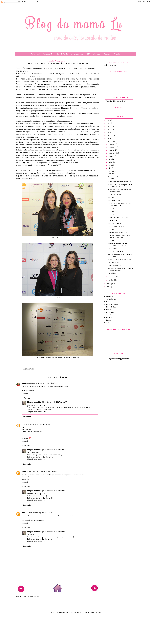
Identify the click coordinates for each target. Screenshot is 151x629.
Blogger (98, 612)
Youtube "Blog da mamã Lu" (116, 101)
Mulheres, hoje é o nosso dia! (118, 232)
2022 (109, 126)
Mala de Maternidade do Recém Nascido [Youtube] (119, 236)
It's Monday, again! (114, 194)
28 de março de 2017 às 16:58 (38, 424)
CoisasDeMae (111, 299)
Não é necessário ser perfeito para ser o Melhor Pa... (120, 204)
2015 (109, 287)
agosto (111, 156)
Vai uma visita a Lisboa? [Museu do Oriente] (120, 255)
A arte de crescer (77, 54)
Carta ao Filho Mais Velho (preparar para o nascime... (120, 269)
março (111, 171)
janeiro (111, 280)
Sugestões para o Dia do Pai (118, 217)
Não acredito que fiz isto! (117, 226)
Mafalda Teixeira (28, 472)
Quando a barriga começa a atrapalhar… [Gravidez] (117, 244)
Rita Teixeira (27, 513)
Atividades (97, 54)
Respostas (27, 398)
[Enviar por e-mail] (24, 369)
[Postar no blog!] (26, 369)
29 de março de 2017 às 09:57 (55, 402)
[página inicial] (58, 593)
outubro (111, 150)
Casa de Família (62, 54)
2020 (109, 132)
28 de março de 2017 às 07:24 (46, 383)
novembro (112, 147)
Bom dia (111, 211)
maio (110, 165)
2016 (109, 284)
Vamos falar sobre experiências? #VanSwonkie (119, 190)
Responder (25, 394)
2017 (109, 141)
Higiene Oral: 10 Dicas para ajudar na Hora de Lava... (120, 186)
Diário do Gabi (111, 307)
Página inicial (35, 54)
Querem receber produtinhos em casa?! (119, 178)
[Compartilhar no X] (28, 369)
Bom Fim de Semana (115, 223)
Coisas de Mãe (48, 54)
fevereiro (112, 277)
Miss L (24, 424)
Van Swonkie (88, 113)
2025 (109, 120)
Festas (108, 309)
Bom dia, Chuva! (113, 262)
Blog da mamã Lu (34, 402)
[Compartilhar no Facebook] (30, 369)
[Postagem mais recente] (21, 589)
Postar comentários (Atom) (31, 596)
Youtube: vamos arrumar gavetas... (120, 259)
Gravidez (109, 315)
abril (110, 168)
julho (110, 159)
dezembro (112, 144)
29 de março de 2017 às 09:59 (55, 490)
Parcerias (117, 54)
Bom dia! (111, 174)
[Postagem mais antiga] (94, 589)
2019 (109, 135)
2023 (109, 123)
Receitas (107, 54)
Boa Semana (112, 220)
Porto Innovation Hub (84, 124)
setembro (112, 153)
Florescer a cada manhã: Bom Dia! (120, 182)
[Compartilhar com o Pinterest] (32, 369)
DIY (88, 54)
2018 (109, 138)
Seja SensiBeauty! (114, 265)
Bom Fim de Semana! (115, 251)
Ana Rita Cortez (28, 383)
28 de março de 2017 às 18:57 (47, 472)
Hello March (112, 273)
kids (107, 323)
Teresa (58, 298)
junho (111, 162)
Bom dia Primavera (114, 200)
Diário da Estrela (112, 304)
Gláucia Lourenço (57, 238)
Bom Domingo (113, 248)
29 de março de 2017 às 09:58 (55, 449)
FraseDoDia (110, 312)
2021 (109, 129)
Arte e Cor (25, 479)
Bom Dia (111, 208)
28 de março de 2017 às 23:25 (44, 513)
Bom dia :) (111, 197)
